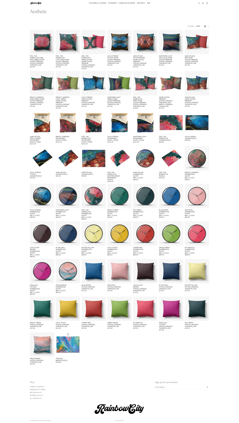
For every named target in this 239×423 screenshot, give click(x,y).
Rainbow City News (37, 390)
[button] (199, 26)
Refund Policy (36, 392)
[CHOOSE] (51, 51)
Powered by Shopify (46, 420)
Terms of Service (37, 387)
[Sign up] (207, 387)
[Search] (199, 3)
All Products (35, 398)
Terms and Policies (119, 420)
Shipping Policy (36, 395)
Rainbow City (37, 420)
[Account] (203, 3)
